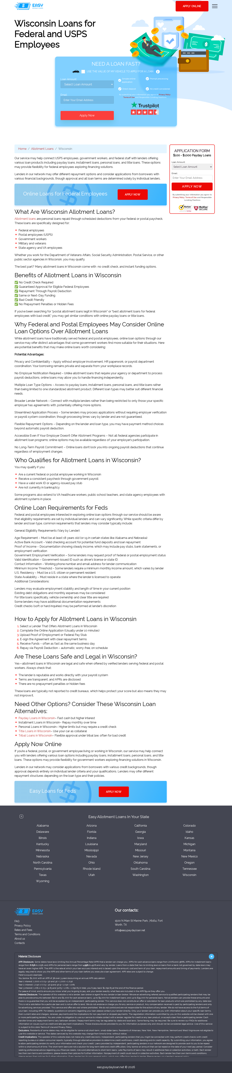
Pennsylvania (42, 868)
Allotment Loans (42, 148)
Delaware (42, 831)
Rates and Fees (23, 929)
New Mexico (189, 856)
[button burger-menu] (215, 6)
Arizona (91, 825)
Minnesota (43, 850)
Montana (189, 850)
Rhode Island (91, 868)
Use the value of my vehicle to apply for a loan (120, 71)
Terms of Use (129, 97)
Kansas (189, 838)
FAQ (16, 921)
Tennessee (189, 868)
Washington (140, 875)
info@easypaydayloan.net (130, 930)
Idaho (189, 831)
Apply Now (87, 115)
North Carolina (42, 862)
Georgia (140, 831)
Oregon (189, 862)
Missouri (140, 850)
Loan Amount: (69, 79)
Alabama (43, 825)
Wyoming (42, 881)
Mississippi (91, 850)
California (140, 825)
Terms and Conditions (27, 934)
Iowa (140, 838)
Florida (91, 831)
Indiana (91, 838)
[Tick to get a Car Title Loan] (158, 71)
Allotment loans (25, 218)
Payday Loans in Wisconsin (36, 718)
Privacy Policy (164, 95)
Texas (43, 875)
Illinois (43, 838)
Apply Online (192, 6)
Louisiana (91, 844)
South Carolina (140, 868)
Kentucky (42, 844)
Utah (91, 875)
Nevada (91, 856)
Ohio (91, 862)
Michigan (189, 844)
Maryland (140, 844)
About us (19, 938)
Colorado (189, 825)
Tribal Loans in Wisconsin (35, 735)
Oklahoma (141, 862)
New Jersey (140, 856)
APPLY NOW (132, 194)
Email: (64, 95)
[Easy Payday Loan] (28, 6)
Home (22, 148)
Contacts (19, 943)
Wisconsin (189, 875)
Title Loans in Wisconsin (34, 731)
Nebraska (42, 856)
